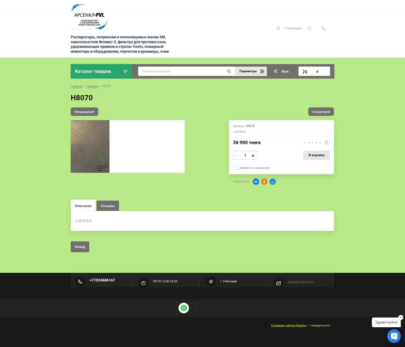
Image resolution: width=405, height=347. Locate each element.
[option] (128, 146)
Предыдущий (84, 111)
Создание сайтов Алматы (288, 325)
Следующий (321, 111)
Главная (76, 86)
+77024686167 (102, 280)
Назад (80, 247)
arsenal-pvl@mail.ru (301, 281)
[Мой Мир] (273, 181)
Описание (83, 206)
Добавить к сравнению (254, 167)
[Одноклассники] (264, 181)
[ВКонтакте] (256, 181)
